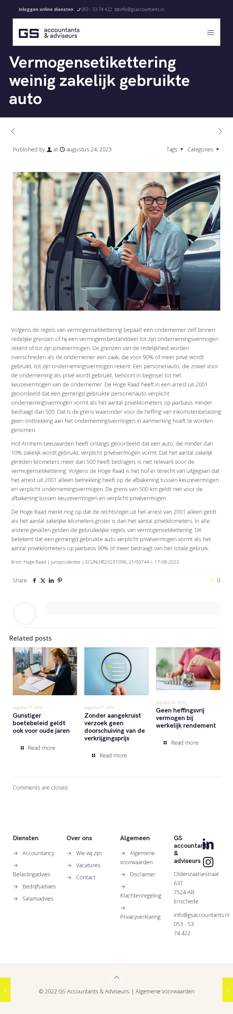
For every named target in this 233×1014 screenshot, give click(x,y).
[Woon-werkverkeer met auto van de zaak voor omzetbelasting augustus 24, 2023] (227, 990)
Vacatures (88, 865)
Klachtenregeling (140, 895)
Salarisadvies (37, 898)
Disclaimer (142, 874)
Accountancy (38, 853)
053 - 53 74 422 (96, 9)
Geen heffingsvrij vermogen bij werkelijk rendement (186, 718)
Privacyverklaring (140, 916)
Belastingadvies (31, 874)
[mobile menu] (210, 32)
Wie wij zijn (89, 853)
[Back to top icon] (116, 977)
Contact (85, 877)
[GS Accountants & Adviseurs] (49, 32)
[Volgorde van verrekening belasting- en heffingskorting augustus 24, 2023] (5, 990)
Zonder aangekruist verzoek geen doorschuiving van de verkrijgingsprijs (114, 727)
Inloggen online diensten (46, 9)
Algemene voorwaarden (165, 991)
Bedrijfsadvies (39, 886)
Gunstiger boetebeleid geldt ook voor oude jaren (41, 723)
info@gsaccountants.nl (142, 9)
